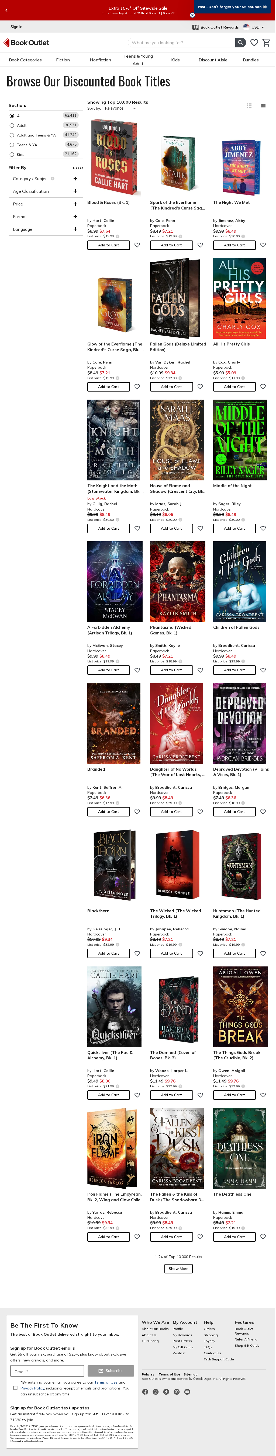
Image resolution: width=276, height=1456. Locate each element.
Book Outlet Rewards (244, 1331)
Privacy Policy (49, 1438)
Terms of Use (169, 1374)
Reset (78, 168)
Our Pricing (150, 1341)
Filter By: (18, 167)
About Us (149, 1335)
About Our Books (155, 1329)
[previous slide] (6, 10)
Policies (148, 1374)
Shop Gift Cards (247, 1345)
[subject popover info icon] (53, 178)
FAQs (208, 1347)
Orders (209, 1329)
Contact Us (212, 1353)
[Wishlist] (254, 43)
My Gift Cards (183, 1347)
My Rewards (182, 1335)
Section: (17, 105)
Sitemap (191, 1374)
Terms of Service (69, 1438)
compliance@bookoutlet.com (29, 1441)
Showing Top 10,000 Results (117, 102)
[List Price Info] (117, 236)
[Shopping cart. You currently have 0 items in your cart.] (266, 43)
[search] (240, 42)
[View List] (263, 105)
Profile (178, 1329)
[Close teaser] (192, 15)
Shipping (211, 1335)
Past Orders (182, 1341)
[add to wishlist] (137, 245)
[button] (46, 115)
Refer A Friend (246, 1339)
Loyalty (209, 1341)
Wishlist (179, 1353)
